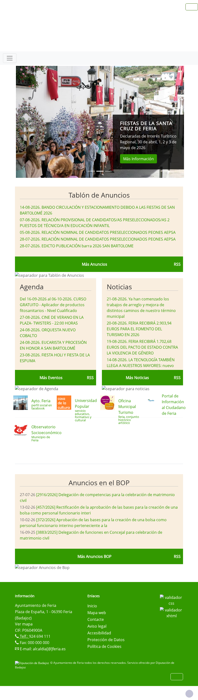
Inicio (92, 606)
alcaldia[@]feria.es (49, 648)
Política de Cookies (104, 646)
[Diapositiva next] (171, 122)
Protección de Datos (106, 639)
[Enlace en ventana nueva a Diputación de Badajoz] (32, 663)
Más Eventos (51, 377)
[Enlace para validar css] (171, 600)
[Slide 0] (91, 171)
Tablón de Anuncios (99, 195)
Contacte (95, 619)
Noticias (119, 286)
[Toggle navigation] (9, 58)
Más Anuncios (94, 264)
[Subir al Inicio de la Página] (189, 694)
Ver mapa (24, 624)
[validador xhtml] (171, 612)
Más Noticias (137, 377)
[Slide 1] (100, 171)
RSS (177, 264)
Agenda (32, 286)
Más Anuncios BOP (95, 556)
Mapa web (96, 612)
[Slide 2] (108, 171)
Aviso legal (96, 626)
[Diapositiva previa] (28, 122)
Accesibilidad (99, 633)
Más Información (138, 158)
